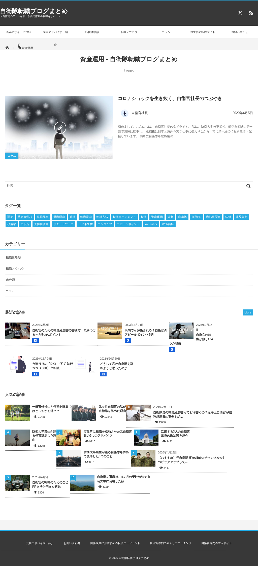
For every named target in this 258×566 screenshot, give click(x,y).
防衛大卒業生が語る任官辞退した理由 (44, 436)
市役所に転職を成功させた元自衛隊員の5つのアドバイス (108, 434)
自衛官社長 (140, 113)
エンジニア (105, 224)
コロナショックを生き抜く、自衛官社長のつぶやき (170, 98)
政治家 (11, 224)
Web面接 (168, 224)
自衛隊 (182, 216)
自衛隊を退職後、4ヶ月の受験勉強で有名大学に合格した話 (123, 479)
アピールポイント (128, 224)
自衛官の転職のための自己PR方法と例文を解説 (50, 484)
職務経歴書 (213, 216)
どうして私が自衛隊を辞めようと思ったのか (116, 366)
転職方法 (102, 216)
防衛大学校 (25, 216)
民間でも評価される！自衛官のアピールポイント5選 (146, 332)
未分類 (10, 279)
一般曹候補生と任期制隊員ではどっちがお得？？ (52, 409)
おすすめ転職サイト (202, 31)
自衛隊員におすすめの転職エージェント (115, 543)
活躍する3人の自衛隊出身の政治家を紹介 (175, 434)
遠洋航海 (43, 216)
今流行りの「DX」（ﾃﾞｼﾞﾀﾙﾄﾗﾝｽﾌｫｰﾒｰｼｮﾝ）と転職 (52, 366)
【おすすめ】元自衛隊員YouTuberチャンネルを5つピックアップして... (191, 460)
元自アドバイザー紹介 (55, 38)
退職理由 (59, 216)
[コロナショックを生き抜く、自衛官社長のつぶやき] (59, 127)
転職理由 (86, 216)
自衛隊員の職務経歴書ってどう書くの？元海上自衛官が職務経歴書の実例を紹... (192, 414)
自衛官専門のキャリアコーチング (170, 543)
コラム (166, 31)
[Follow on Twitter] (240, 13)
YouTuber (151, 224)
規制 (170, 216)
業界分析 (241, 216)
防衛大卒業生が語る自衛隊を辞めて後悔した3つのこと (106, 454)
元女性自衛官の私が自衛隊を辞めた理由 (112, 409)
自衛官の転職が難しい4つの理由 (191, 339)
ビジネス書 (85, 224)
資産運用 (157, 216)
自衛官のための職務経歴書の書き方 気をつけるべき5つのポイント (64, 332)
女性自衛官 (41, 224)
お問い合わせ (239, 31)
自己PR (196, 216)
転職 (144, 216)
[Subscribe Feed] (251, 13)
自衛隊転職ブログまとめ (34, 11)
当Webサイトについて (18, 38)
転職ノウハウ (129, 31)
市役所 (25, 224)
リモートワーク (63, 224)
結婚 (228, 216)
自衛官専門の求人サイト (216, 543)
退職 (73, 216)
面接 (10, 216)
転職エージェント (124, 216)
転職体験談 (92, 31)
